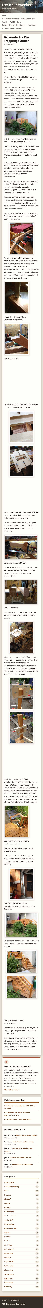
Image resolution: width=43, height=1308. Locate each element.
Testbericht (9, 1274)
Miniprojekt (9, 1249)
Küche (6, 1241)
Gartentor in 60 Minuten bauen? (17, 1119)
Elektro (7, 1203)
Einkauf (7, 1199)
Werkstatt (8, 1278)
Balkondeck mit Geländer (22, 1164)
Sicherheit (8, 1270)
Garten (7, 1207)
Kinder (7, 1237)
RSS (3, 1304)
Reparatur (8, 1262)
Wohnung (8, 1287)
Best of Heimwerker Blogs (13, 25)
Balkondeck (9, 1182)
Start (4, 15)
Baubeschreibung (11, 1186)
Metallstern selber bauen (26, 1135)
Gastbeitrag (9, 1224)
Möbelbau (8, 1253)
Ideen (6, 1232)
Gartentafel (9, 1220)
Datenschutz (20, 1304)
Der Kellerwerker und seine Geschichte (18, 19)
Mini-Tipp (8, 1245)
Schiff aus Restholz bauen (20, 1157)
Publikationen (16, 22)
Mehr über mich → (12, 1090)
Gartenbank (9, 1211)
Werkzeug (8, 1282)
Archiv (5, 22)
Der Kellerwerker (17, 4)
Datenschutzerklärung (11, 28)
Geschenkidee (10, 1228)
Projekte (7, 1257)
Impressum (31, 25)
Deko (6, 1191)
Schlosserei (9, 1266)
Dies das (7, 1195)
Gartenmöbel (9, 1216)
